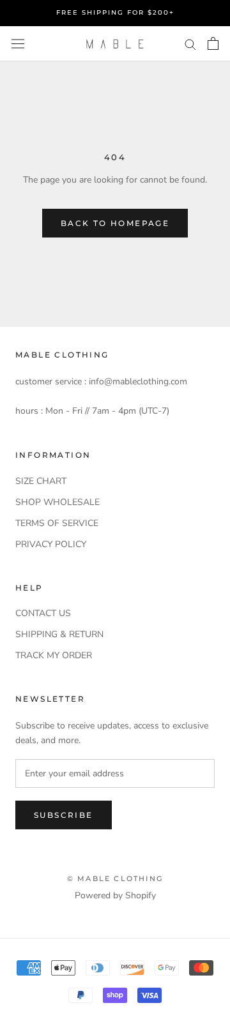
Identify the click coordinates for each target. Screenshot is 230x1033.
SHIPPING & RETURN (59, 634)
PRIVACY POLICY (50, 544)
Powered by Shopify (115, 895)
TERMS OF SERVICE (56, 523)
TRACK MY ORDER (53, 655)
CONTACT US (43, 613)
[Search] (190, 43)
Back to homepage (115, 223)
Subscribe (63, 815)
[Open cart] (213, 43)
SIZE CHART (40, 481)
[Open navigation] (18, 44)
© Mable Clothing (115, 878)
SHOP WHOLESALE (57, 502)
